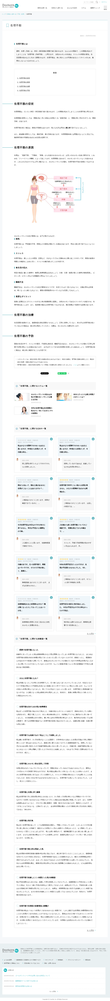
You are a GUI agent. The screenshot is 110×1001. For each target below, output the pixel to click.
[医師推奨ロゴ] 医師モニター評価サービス (28, 960)
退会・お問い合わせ (50, 963)
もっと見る (90, 633)
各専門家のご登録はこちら (11, 963)
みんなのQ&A (72, 8)
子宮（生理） (21, 14)
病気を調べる (42, 8)
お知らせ (11, 970)
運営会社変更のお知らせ (23, 986)
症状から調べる (57, 8)
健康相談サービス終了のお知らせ (26, 981)
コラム (83, 8)
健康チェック (95, 8)
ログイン (104, 2)
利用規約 (60, 960)
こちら (75, 365)
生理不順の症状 (24, 78)
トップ (4, 14)
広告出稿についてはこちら (32, 963)
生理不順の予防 (24, 90)
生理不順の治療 (24, 86)
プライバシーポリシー (74, 960)
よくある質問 (8, 960)
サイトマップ (49, 960)
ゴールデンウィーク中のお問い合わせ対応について (32, 975)
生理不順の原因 (24, 82)
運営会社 (87, 960)
